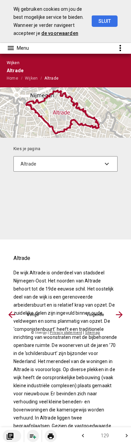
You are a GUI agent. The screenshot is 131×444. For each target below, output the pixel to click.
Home (12, 78)
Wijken (31, 78)
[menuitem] (16, 78)
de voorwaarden (59, 33)
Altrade (51, 78)
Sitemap (92, 332)
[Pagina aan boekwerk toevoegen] (33, 436)
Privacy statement (66, 332)
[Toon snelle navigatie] (120, 48)
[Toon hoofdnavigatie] (18, 48)
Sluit (104, 21)
